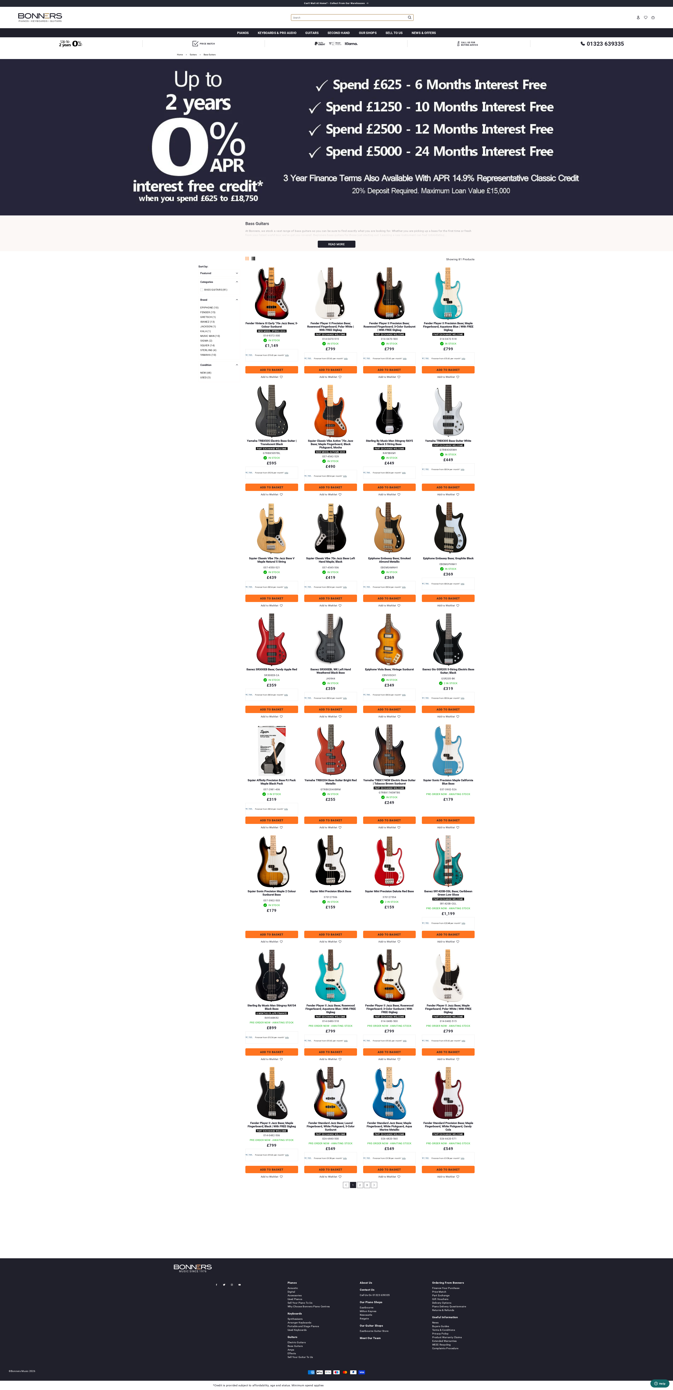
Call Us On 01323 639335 (375, 1295)
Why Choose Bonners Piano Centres (309, 1306)
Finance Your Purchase (446, 1288)
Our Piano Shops (371, 1302)
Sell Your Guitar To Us (300, 1357)
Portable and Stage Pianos (303, 1326)
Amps (291, 1349)
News (435, 1322)
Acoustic (293, 1288)
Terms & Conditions (443, 1329)
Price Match (439, 1291)
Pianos (243, 33)
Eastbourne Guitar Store (374, 1331)
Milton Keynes (368, 1311)
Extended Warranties (444, 1341)
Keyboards (295, 1313)
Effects (292, 1353)
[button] (653, 17)
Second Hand (339, 33)
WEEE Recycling (441, 1344)
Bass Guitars (210, 54)
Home (180, 54)
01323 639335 (605, 43)
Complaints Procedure (445, 1348)
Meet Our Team (370, 1338)
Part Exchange (441, 1295)
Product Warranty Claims (447, 1337)
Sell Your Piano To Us (300, 1302)
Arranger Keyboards (299, 1322)
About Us (366, 1282)
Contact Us (367, 1289)
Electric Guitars (297, 1342)
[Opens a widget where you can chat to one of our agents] (659, 1383)
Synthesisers (295, 1318)
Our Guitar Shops (371, 1325)
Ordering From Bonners (448, 1282)
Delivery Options (441, 1302)
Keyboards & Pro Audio (277, 33)
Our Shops (368, 33)
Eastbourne (366, 1307)
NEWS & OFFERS (424, 33)
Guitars (312, 33)
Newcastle (366, 1314)
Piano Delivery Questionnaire (449, 1306)
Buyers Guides (440, 1326)
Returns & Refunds (443, 1310)
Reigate (364, 1318)
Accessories (295, 1295)
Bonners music (20, 1371)
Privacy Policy (440, 1333)
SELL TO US (394, 33)
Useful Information (445, 1317)
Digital (291, 1291)
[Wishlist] (645, 17)
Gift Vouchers (440, 1299)
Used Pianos (295, 1299)
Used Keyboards (297, 1329)
